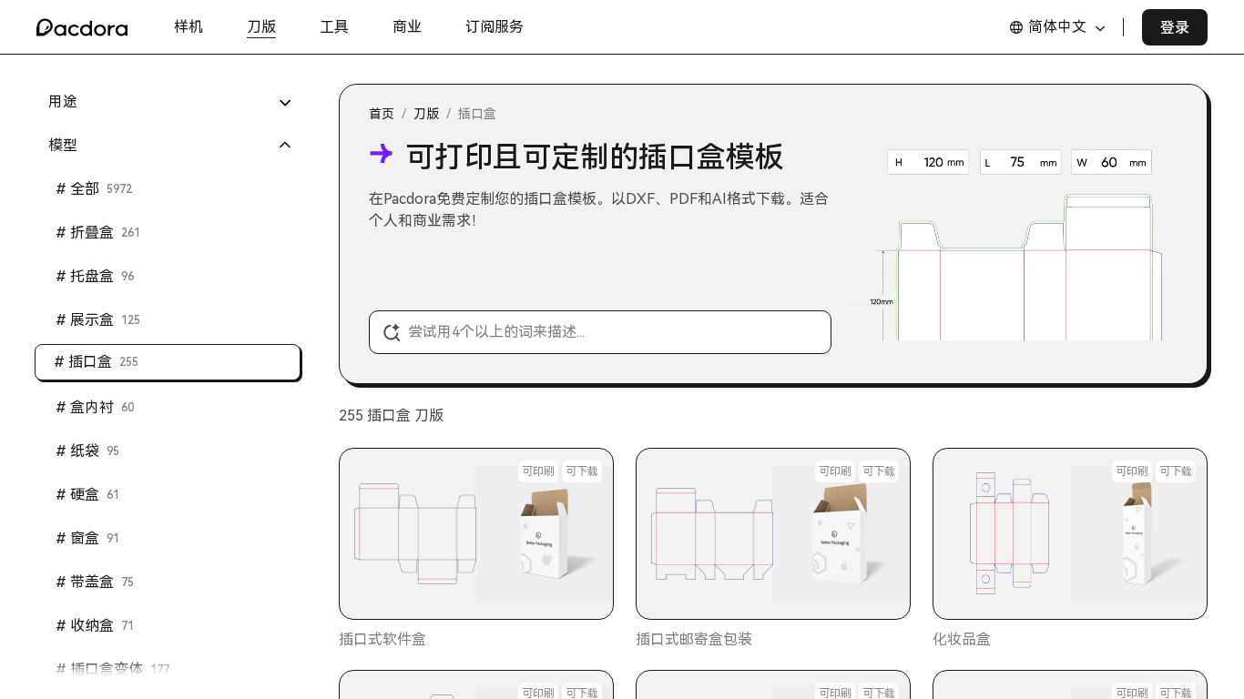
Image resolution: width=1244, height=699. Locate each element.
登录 (1174, 27)
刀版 (426, 113)
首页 (381, 113)
